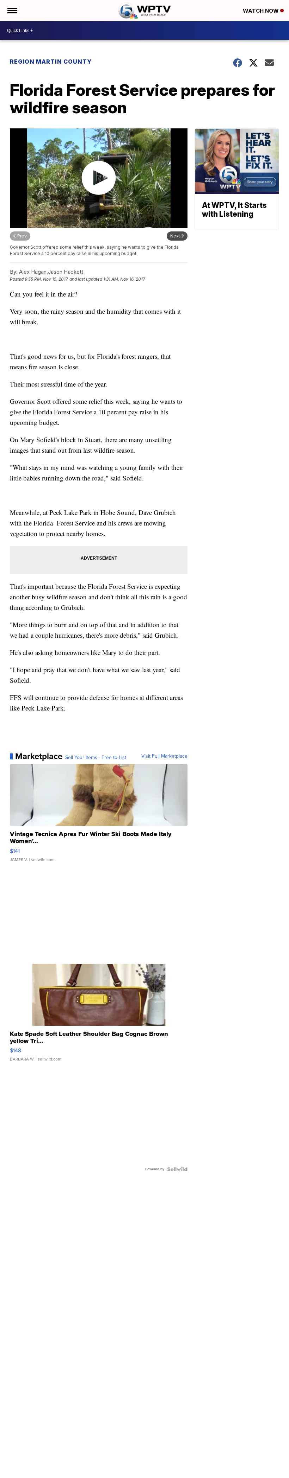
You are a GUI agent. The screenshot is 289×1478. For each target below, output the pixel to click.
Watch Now (261, 10)
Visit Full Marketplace (164, 756)
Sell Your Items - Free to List (95, 757)
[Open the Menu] (11, 10)
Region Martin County (51, 61)
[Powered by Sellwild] (177, 1169)
